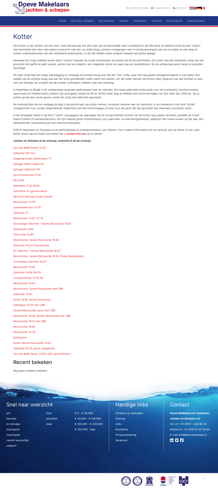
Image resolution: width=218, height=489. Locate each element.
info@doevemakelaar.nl (192, 434)
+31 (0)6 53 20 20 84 (196, 429)
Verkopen (140, 20)
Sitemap (120, 418)
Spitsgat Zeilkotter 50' (26, 169)
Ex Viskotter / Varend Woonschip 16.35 (36, 250)
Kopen (124, 20)
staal (49, 424)
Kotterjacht (19, 337)
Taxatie (156, 20)
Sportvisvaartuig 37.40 (27, 174)
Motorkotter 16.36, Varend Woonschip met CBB (41, 315)
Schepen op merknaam (129, 413)
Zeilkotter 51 (20, 212)
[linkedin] (172, 440)
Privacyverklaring (125, 434)
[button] (203, 478)
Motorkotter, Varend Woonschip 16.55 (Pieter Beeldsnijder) (48, 256)
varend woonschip (17, 440)
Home (62, 20)
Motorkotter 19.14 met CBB (29, 321)
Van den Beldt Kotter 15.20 (29, 147)
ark (8, 413)
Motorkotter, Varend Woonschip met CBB (38, 288)
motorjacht (13, 429)
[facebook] (182, 440)
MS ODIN (18, 180)
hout (49, 413)
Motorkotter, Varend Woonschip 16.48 (36, 239)
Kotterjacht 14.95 (23, 229)
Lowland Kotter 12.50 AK (28, 277)
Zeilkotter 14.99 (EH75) (27, 272)
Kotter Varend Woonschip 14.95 (32, 343)
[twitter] (177, 440)
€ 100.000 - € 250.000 (89, 424)
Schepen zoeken (139, 8)
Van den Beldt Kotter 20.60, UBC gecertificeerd (42, 353)
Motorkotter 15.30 (24, 332)
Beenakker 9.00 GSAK (26, 185)
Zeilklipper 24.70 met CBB (29, 305)
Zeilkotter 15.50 (22, 294)
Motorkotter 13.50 (24, 202)
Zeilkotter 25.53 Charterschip (31, 245)
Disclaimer (121, 429)
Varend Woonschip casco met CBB (34, 310)
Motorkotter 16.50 (24, 267)
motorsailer (13, 434)
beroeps (11, 418)
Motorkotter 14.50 (24, 283)
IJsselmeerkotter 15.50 (27, 207)
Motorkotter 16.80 (24, 326)
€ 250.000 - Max (85, 429)
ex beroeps (13, 424)
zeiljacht (11, 445)
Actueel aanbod (82, 20)
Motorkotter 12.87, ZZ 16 (28, 218)
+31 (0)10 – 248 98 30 (193, 424)
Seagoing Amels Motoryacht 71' (32, 158)
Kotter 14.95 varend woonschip (32, 299)
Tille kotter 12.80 (23, 234)
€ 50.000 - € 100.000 (88, 418)
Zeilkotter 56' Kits (24, 153)
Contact (181, 8)
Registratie (174, 20)
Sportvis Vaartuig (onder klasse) (33, 196)
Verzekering (196, 20)
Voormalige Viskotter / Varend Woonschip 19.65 (42, 223)
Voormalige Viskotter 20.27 (29, 261)
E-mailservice (162, 8)
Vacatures (121, 440)
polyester (51, 418)
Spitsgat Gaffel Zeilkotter (28, 164)
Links (118, 424)
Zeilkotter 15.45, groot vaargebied (34, 348)
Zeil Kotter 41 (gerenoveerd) (30, 191)
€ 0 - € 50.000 (84, 413)
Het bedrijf (107, 20)
